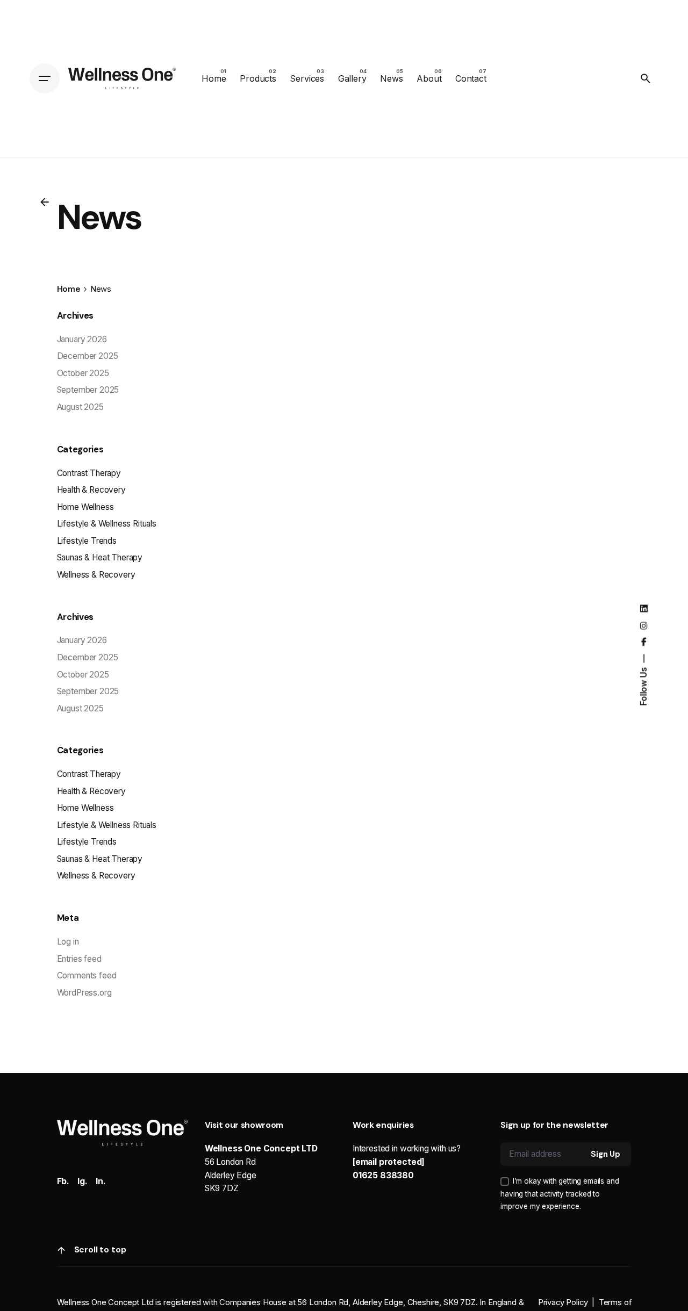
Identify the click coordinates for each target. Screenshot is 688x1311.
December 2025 (87, 356)
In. (101, 1181)
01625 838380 (383, 1175)
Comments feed (87, 975)
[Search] (645, 78)
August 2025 (80, 407)
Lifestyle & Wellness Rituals (106, 523)
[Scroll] (61, 1250)
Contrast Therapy (89, 473)
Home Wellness (85, 507)
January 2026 (82, 339)
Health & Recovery (91, 490)
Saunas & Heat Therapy (100, 557)
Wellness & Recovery (96, 575)
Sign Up (605, 1154)
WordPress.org (84, 993)
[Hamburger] (45, 78)
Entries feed (79, 959)
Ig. (82, 1181)
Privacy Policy (563, 1302)
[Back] (45, 202)
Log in (68, 942)
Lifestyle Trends (87, 541)
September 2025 (88, 390)
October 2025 (83, 373)
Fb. (63, 1181)
